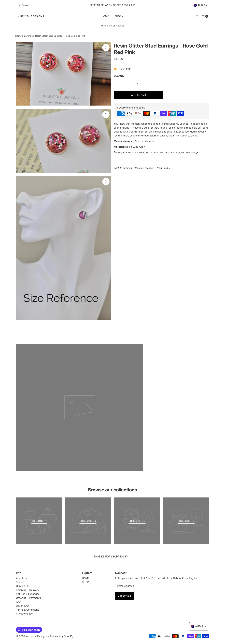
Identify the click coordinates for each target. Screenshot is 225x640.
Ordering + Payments (28, 597)
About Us (21, 578)
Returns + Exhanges (28, 593)
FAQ (18, 601)
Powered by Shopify (61, 636)
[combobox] (47, 5)
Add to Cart (138, 95)
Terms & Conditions (27, 609)
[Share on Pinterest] (205, 46)
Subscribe (124, 595)
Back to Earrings (123, 168)
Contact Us (22, 586)
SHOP (118, 16)
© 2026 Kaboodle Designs (31, 636)
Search (20, 582)
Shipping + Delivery (27, 590)
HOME (105, 16)
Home (18, 36)
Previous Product (144, 168)
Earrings (28, 36)
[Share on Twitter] (201, 46)
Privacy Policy (24, 613)
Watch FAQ (22, 605)
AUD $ (202, 5)
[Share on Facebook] (197, 46)
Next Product (164, 168)
